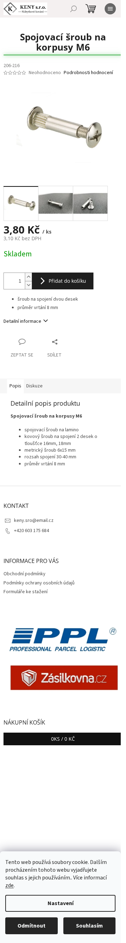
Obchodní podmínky (25, 573)
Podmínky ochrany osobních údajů (39, 583)
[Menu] (110, 9)
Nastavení (61, 903)
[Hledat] (73, 9)
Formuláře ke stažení (26, 591)
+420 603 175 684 (31, 530)
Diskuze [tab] (34, 385)
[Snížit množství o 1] (28, 285)
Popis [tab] (15, 385)
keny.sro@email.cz (34, 520)
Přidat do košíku (67, 280)
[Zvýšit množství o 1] (28, 277)
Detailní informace (22, 321)
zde (9, 885)
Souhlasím (89, 926)
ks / (63, 738)
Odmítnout (32, 926)
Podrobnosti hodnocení (88, 73)
